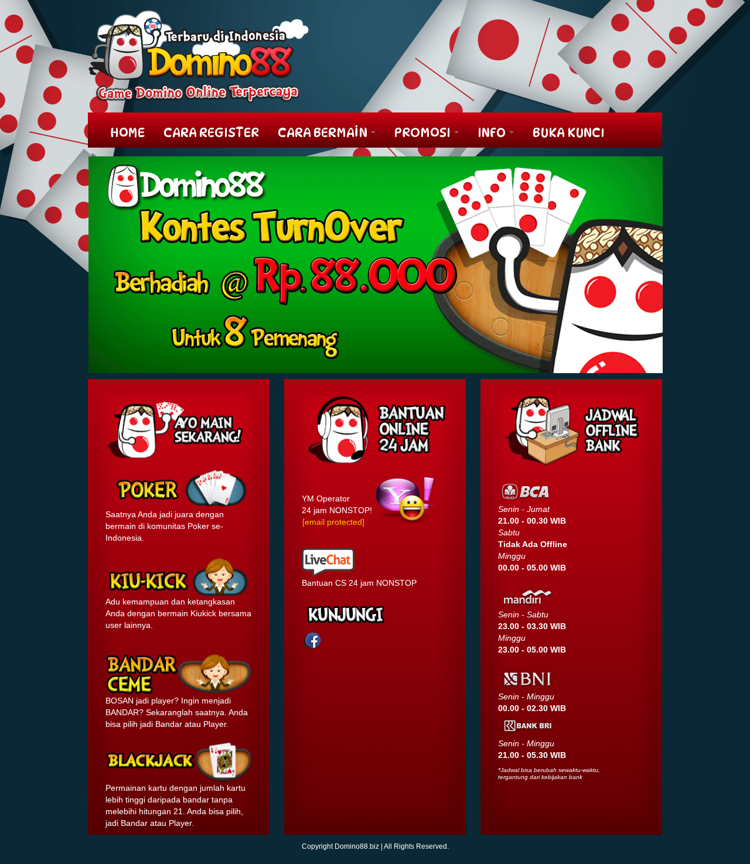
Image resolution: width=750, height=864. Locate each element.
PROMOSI (423, 132)
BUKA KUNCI (569, 132)
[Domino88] (198, 55)
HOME (127, 132)
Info (493, 132)
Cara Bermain (324, 132)
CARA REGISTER (211, 132)
